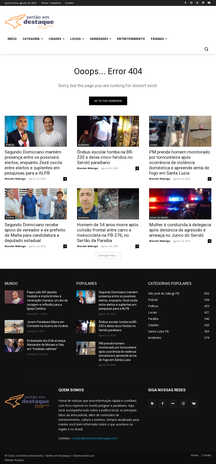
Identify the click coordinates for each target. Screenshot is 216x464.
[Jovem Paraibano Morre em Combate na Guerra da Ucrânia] (14, 326)
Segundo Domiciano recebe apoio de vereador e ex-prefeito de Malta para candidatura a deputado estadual (35, 232)
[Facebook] (185, 3)
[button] (206, 49)
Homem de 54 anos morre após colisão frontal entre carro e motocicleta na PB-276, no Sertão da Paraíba (107, 232)
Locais (153, 144)
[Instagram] (191, 3)
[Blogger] (152, 403)
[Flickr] (173, 403)
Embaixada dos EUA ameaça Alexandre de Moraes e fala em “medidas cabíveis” (46, 345)
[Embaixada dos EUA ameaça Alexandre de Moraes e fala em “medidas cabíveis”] (14, 345)
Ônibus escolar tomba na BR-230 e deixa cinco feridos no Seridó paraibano (105, 157)
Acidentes (83, 144)
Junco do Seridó (159, 217)
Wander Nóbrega (15, 178)
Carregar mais (106, 255)
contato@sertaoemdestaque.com (94, 438)
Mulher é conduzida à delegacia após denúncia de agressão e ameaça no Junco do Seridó (180, 230)
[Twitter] (197, 3)
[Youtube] (209, 3)
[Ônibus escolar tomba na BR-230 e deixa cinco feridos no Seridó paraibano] (108, 131)
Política (10, 144)
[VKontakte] (194, 403)
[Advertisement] (133, 21)
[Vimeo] (203, 3)
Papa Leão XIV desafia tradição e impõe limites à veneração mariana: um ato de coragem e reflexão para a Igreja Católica (47, 300)
